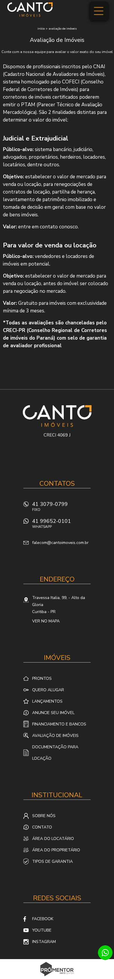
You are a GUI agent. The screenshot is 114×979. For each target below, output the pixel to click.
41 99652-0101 (51, 523)
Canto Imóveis (57, 416)
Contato (42, 827)
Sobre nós (44, 816)
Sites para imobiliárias (57, 977)
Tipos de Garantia (52, 861)
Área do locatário (53, 838)
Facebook (42, 919)
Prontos (42, 678)
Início (41, 29)
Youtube (41, 930)
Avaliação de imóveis (63, 29)
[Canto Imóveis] (30, 9)
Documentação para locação (55, 752)
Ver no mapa (46, 621)
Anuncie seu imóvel (53, 713)
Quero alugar (48, 690)
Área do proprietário (56, 850)
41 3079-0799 (50, 506)
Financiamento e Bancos (59, 724)
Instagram (44, 941)
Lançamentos (47, 701)
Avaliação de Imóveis (55, 735)
